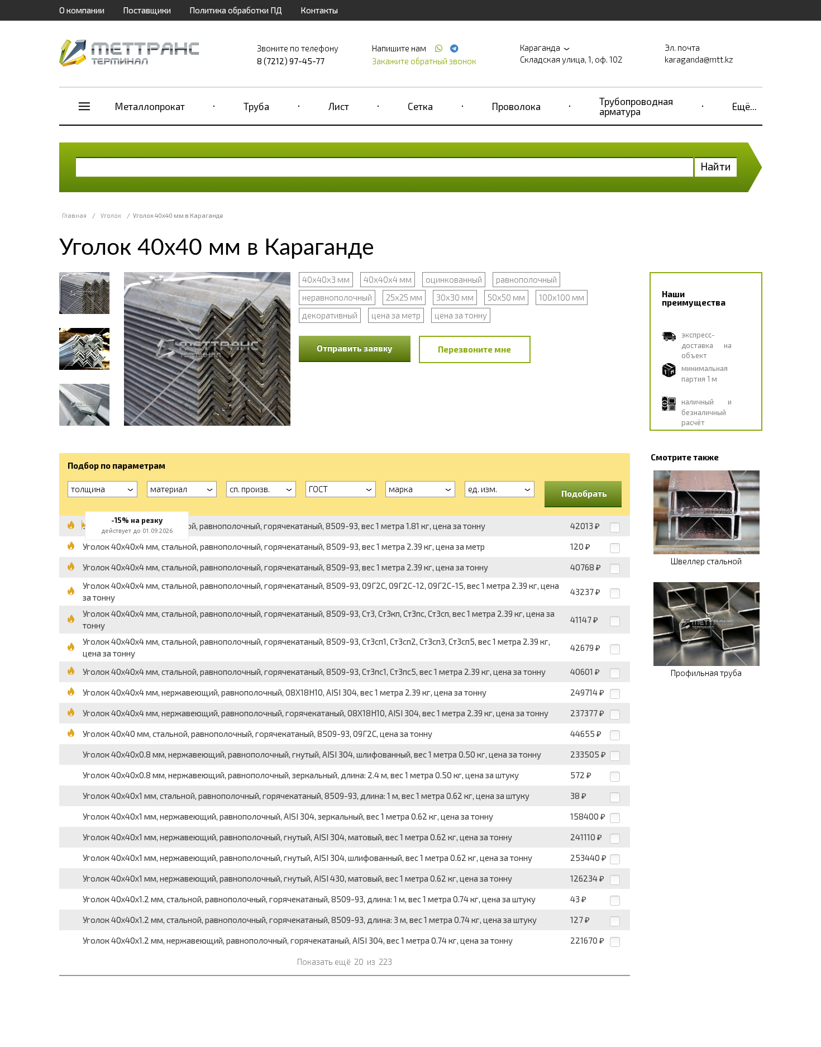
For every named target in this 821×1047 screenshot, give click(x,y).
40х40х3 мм (326, 279)
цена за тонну (461, 315)
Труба (256, 106)
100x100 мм (561, 297)
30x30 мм (455, 297)
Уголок (111, 215)
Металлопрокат (150, 106)
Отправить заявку (355, 348)
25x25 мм (404, 297)
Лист (338, 106)
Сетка (420, 106)
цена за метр (396, 315)
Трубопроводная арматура (636, 106)
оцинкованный (454, 279)
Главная (74, 215)
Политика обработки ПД (235, 10)
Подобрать (584, 493)
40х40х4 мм (388, 279)
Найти (715, 166)
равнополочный (526, 279)
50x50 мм (506, 297)
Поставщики (147, 10)
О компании (81, 10)
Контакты (319, 10)
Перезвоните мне (474, 349)
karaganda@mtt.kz (699, 59)
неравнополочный (337, 297)
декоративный (329, 315)
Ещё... (744, 106)
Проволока (516, 106)
